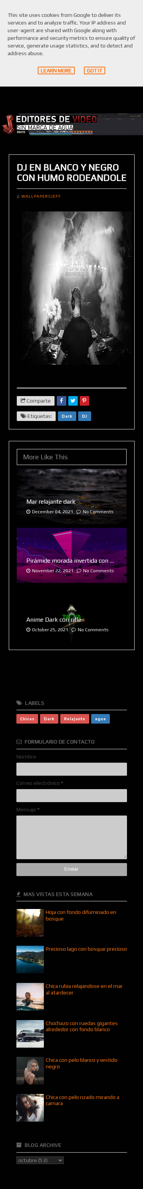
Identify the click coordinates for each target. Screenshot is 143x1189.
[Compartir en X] (73, 401)
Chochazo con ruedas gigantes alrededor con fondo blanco (82, 1026)
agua (100, 718)
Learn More (56, 70)
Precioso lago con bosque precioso (86, 949)
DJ (84, 416)
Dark (67, 416)
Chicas (27, 718)
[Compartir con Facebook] (61, 401)
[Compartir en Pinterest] (84, 401)
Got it (94, 70)
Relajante (74, 718)
